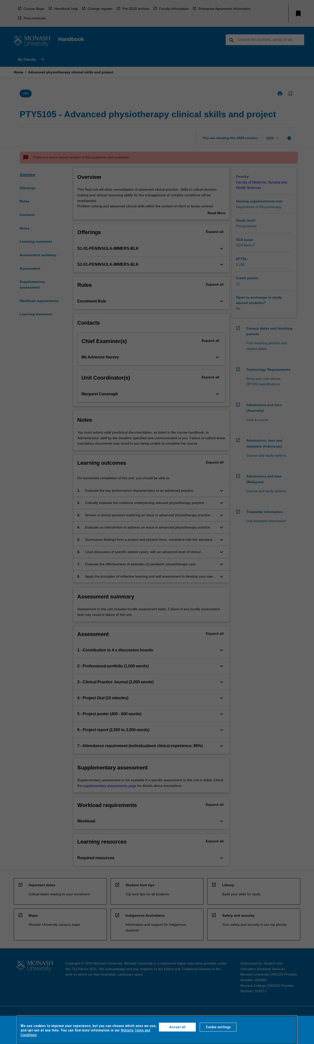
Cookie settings (218, 1027)
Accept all (177, 1027)
